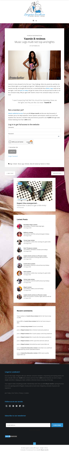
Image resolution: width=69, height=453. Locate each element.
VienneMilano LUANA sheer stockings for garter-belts (37, 241)
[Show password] (59, 136)
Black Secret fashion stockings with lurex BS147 (36, 256)
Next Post (10, 173)
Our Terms (15, 393)
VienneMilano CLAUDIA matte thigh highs (34, 225)
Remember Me (13, 147)
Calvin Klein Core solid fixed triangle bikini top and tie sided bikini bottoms (34, 348)
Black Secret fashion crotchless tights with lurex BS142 (37, 295)
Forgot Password (13, 156)
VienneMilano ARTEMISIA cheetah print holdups (36, 248)
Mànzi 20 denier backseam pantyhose (35, 330)
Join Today (8, 393)
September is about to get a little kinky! (31, 204)
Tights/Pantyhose (37, 35)
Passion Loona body (32, 326)
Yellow (48, 164)
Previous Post (57, 173)
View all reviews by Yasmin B (37, 164)
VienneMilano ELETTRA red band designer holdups (36, 233)
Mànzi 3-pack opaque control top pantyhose (36, 333)
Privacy (21, 393)
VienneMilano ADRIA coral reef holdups (34, 287)
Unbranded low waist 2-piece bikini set (35, 344)
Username (11, 127)
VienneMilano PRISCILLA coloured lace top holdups (36, 264)
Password (11, 133)
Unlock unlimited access (15, 113)
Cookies (26, 393)
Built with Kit (34, 429)
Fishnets (27, 164)
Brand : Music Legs (18, 164)
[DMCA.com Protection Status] (11, 437)
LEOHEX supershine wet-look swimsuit (35, 340)
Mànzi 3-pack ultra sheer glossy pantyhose (36, 337)
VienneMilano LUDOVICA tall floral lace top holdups (36, 280)
